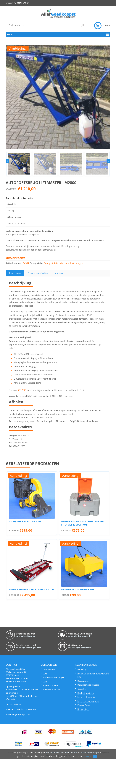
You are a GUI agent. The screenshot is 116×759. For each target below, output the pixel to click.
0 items (106, 25)
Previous (7, 161)
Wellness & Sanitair (52, 689)
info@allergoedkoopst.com (18, 714)
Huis (45, 673)
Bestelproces (83, 681)
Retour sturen (83, 709)
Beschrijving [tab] (15, 273)
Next (108, 161)
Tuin (45, 681)
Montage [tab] (59, 273)
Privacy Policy (83, 705)
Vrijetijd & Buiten (50, 685)
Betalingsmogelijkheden (88, 684)
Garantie (81, 689)
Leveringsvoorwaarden (88, 701)
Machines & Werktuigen (71, 263)
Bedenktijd (82, 669)
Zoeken (84, 25)
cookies (87, 756)
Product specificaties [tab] (38, 273)
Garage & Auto (51, 263)
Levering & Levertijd (86, 697)
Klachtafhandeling (85, 693)
